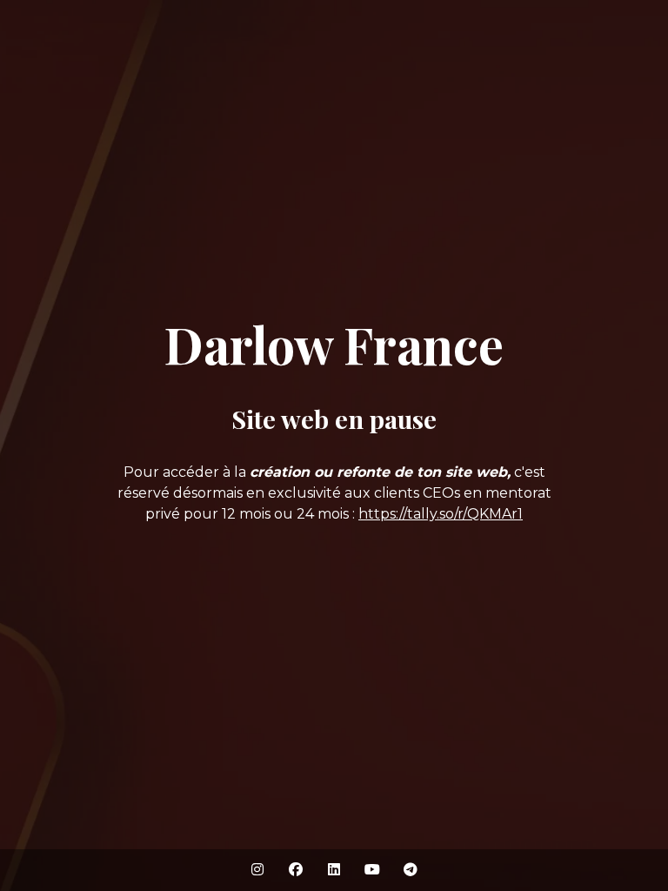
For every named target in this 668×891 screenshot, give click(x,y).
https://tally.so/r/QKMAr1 (440, 514)
